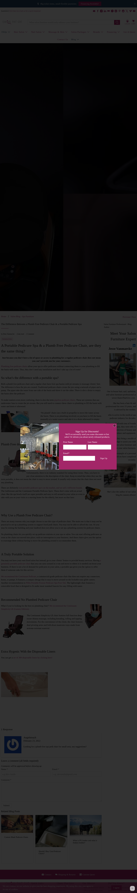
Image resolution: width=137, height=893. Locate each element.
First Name (68, 442)
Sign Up (103, 458)
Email (66, 453)
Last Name (92, 442)
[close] (114, 425)
